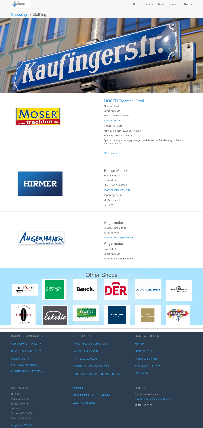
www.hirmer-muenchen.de (117, 189)
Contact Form (84, 402)
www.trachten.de (112, 120)
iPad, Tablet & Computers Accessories (97, 373)
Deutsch (148, 404)
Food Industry (20, 358)
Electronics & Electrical (27, 371)
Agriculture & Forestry (26, 343)
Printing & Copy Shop (24, 365)
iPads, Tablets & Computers (90, 343)
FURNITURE (141, 372)
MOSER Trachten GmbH (125, 100)
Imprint (79, 387)
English (138, 404)
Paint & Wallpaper (146, 358)
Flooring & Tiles (145, 351)
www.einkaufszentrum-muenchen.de (153, 398)
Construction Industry (26, 351)
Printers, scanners (85, 358)
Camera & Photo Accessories (91, 366)
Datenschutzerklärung (92, 395)
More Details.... (111, 152)
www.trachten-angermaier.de (118, 237)
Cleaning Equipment (147, 366)
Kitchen (139, 343)
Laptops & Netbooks (85, 351)
